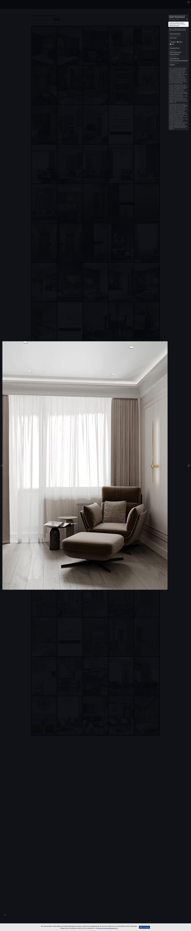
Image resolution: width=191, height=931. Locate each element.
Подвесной (172, 64)
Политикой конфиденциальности (107, 928)
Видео (174, 19)
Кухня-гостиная (173, 37)
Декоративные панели (174, 54)
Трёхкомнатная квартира (175, 33)
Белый (172, 44)
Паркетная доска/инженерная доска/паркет (179, 60)
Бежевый (180, 42)
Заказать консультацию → (174, 25)
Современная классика (174, 48)
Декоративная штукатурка (175, 52)
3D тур (177, 19)
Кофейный (173, 42)
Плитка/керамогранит (174, 58)
